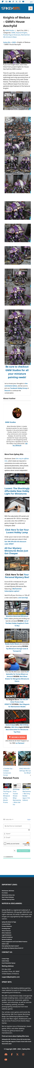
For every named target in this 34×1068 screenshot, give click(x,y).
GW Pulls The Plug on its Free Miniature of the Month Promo (7, 795)
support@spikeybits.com (11, 977)
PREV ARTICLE (8, 763)
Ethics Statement (6, 933)
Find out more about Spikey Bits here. (15, 1036)
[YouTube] (6, 1060)
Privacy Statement (7, 926)
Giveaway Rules (6, 928)
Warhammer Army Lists (8, 895)
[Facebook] (11, 1054)
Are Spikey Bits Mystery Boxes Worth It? (12, 948)
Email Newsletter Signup (8, 963)
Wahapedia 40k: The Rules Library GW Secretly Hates (16, 1039)
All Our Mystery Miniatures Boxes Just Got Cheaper (16, 551)
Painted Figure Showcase (11, 35)
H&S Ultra (14, 727)
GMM (13, 33)
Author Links (5, 944)
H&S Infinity (24, 725)
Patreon (2, 1)
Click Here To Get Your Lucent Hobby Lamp (17, 531)
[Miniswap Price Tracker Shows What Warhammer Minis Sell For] (17, 784)
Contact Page (5, 958)
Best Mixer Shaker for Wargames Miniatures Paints (17, 678)
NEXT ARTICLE (26, 763)
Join (31, 2)
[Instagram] (23, 1054)
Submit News (5, 961)
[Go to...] (30, 8)
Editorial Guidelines (7, 937)
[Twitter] (17, 1054)
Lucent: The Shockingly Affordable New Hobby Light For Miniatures (17, 491)
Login (29, 819)
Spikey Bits (7, 42)
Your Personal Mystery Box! (17, 576)
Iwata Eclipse (10, 725)
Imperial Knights (21, 33)
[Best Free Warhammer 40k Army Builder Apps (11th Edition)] (27, 784)
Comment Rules (6, 924)
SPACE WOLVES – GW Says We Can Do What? (25, 771)
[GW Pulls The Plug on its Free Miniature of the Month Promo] (7, 784)
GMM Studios (10, 30)
